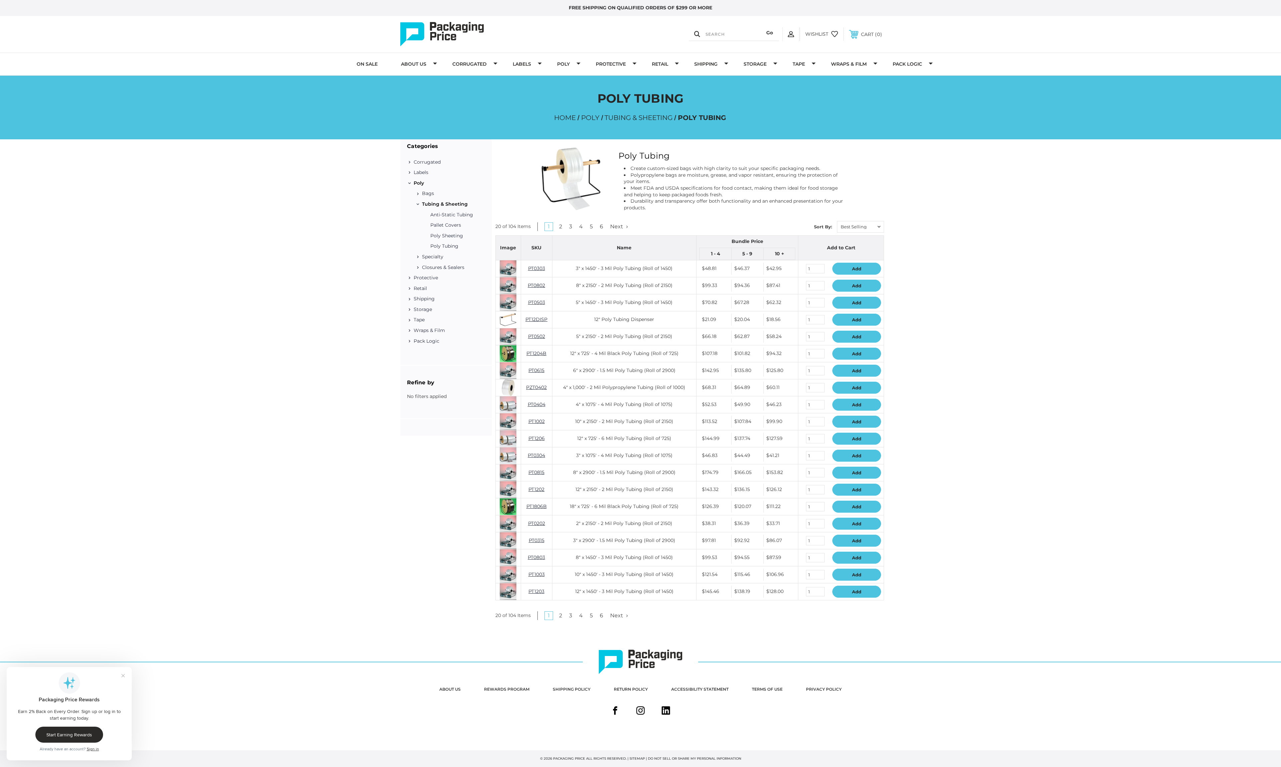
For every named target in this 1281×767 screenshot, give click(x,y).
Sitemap (637, 758)
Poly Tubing (444, 246)
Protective (611, 64)
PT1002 (536, 421)
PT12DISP (536, 319)
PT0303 (536, 268)
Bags (428, 193)
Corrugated (469, 64)
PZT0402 (536, 387)
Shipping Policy (571, 689)
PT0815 (536, 472)
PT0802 (536, 285)
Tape (799, 64)
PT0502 (536, 336)
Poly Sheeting (446, 236)
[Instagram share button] (640, 711)
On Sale (367, 64)
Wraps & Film (849, 64)
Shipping (706, 64)
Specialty (432, 257)
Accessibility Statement (700, 689)
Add (856, 268)
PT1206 (536, 438)
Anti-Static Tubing (451, 215)
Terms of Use (767, 689)
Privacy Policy (824, 689)
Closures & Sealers (443, 267)
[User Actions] (791, 34)
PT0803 (536, 557)
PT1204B (536, 353)
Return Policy (631, 689)
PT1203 (536, 591)
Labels (522, 64)
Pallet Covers (445, 225)
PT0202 (536, 523)
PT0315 (536, 540)
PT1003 (536, 574)
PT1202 (536, 489)
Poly (563, 64)
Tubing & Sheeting (445, 204)
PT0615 (536, 370)
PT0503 (536, 302)
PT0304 (536, 455)
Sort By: (823, 226)
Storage (755, 64)
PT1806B (536, 506)
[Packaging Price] (472, 34)
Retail (660, 64)
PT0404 (536, 404)
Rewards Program (506, 689)
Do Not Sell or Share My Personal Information (694, 758)
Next (617, 226)
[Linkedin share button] (666, 711)
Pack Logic (907, 64)
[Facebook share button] (615, 711)
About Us (413, 64)
